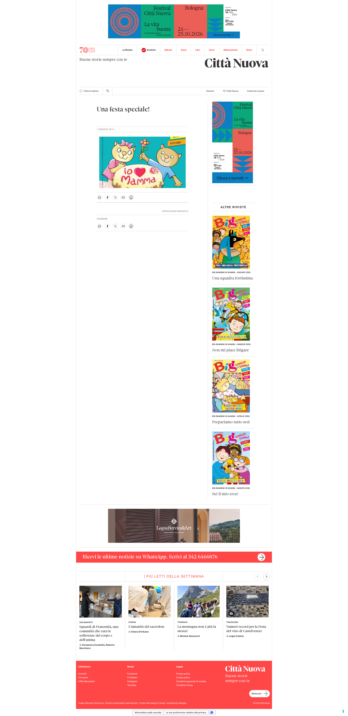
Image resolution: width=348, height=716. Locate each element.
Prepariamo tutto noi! (231, 422)
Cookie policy (183, 677)
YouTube (131, 685)
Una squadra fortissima (232, 278)
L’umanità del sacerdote (146, 627)
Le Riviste (127, 50)
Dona (184, 50)
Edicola (168, 50)
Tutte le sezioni (91, 91)
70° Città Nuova (230, 91)
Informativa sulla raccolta (148, 712)
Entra (249, 50)
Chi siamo (83, 677)
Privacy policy (183, 673)
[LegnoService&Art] (174, 525)
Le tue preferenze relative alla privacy (186, 712)
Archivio (151, 50)
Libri (197, 50)
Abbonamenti (230, 50)
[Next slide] (266, 576)
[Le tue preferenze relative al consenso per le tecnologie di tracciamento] (343, 711)
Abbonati (256, 693)
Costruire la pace (255, 91)
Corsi (212, 50)
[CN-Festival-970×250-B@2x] (174, 21)
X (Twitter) (132, 677)
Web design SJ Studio (155, 703)
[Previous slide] (257, 576)
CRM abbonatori (86, 681)
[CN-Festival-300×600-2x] (232, 142)
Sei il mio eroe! (225, 494)
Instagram (132, 681)
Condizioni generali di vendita (191, 681)
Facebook (132, 673)
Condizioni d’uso (184, 685)
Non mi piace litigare (230, 350)
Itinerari (210, 91)
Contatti (82, 673)
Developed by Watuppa (176, 703)
